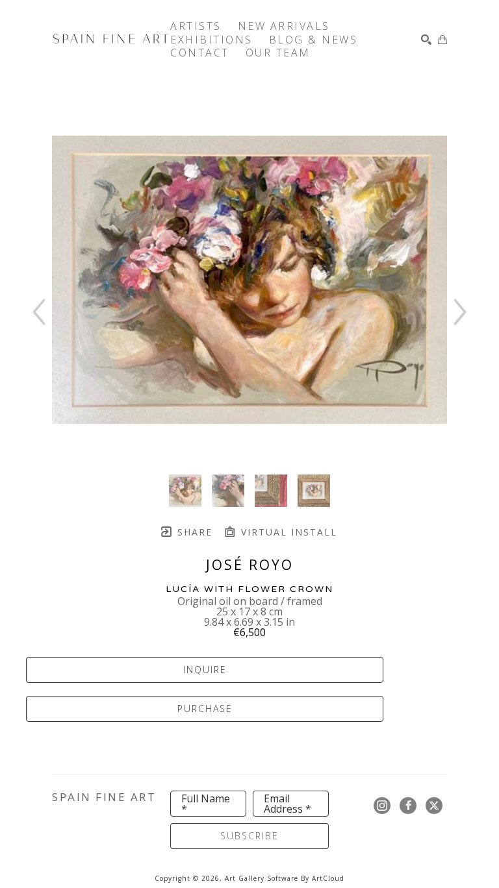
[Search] (426, 39)
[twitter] (434, 805)
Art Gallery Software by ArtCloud (284, 878)
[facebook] (408, 805)
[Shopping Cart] (442, 39)
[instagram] (382, 805)
